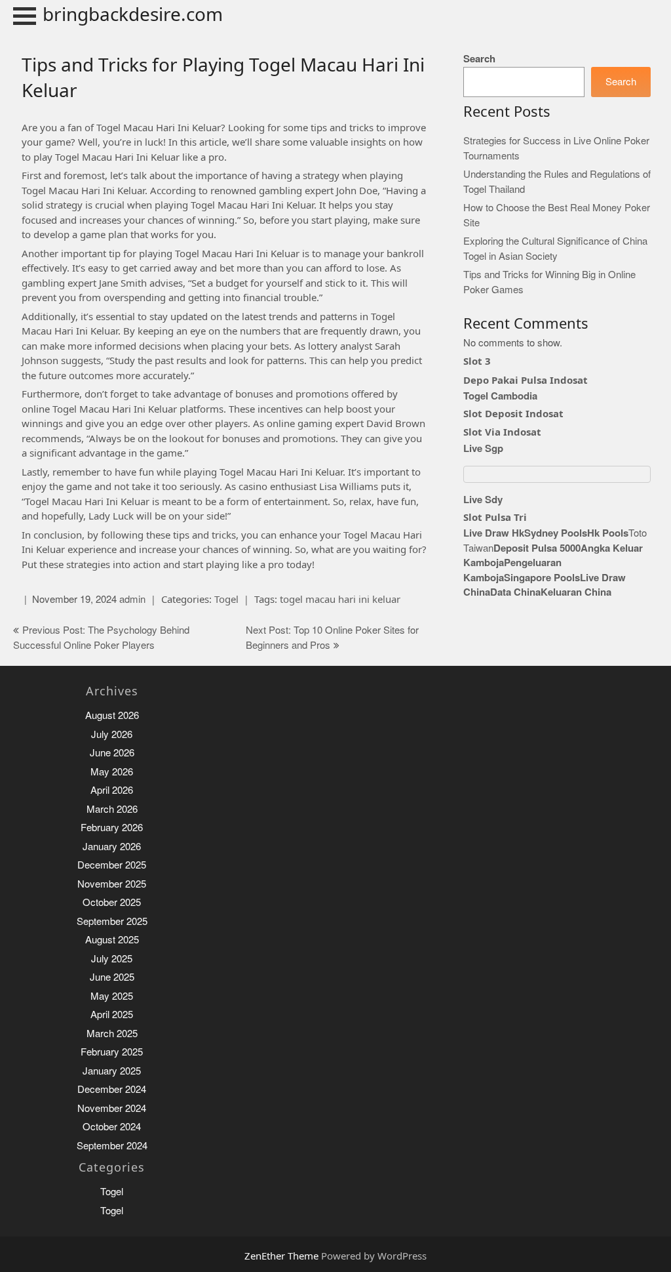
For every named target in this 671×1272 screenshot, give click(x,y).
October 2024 (112, 1126)
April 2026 (111, 790)
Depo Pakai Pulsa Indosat (525, 379)
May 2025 (111, 996)
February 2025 (112, 1052)
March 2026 (112, 809)
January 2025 (112, 1071)
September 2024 (112, 1145)
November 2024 (111, 1108)
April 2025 (111, 1014)
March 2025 (112, 1033)
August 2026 (112, 715)
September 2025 (112, 921)
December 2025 (111, 865)
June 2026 (112, 753)
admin (132, 599)
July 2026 (111, 734)
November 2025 (111, 884)
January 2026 (112, 846)
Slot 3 (477, 360)
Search (479, 58)
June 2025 (112, 977)
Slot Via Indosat (502, 431)
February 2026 (112, 827)
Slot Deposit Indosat (513, 413)
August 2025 (112, 939)
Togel (226, 598)
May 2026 (111, 772)
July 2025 (111, 959)
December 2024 (111, 1089)
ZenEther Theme (282, 1255)
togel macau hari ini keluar (340, 598)
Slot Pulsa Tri (495, 516)
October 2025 (112, 902)
